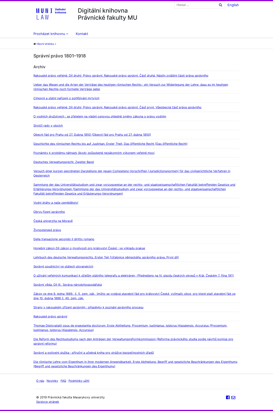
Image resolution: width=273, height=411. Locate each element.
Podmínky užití (79, 381)
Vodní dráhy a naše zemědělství (55, 202)
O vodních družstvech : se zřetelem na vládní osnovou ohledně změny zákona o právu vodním (99, 116)
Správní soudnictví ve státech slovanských (63, 266)
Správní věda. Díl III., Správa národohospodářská (67, 284)
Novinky (52, 381)
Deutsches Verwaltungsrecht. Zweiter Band (63, 162)
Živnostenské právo (47, 230)
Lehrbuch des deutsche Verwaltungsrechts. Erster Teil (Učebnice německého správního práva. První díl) (106, 257)
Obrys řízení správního (49, 212)
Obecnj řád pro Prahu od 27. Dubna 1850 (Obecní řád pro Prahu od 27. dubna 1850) (92, 134)
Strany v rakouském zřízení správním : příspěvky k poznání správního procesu (88, 307)
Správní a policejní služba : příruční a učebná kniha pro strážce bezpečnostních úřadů (93, 352)
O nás (40, 381)
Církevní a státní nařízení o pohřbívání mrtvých (66, 98)
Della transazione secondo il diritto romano (63, 239)
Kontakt (82, 34)
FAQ (63, 381)
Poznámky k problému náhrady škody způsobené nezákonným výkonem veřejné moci (94, 153)
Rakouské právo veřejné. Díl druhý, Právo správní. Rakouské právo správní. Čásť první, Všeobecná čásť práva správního (117, 107)
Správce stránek (47, 402)
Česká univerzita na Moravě (53, 221)
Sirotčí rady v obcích (48, 125)
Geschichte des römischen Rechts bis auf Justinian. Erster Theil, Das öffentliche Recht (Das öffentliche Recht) (110, 144)
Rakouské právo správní (50, 316)
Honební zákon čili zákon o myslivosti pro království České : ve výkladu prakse (89, 248)
